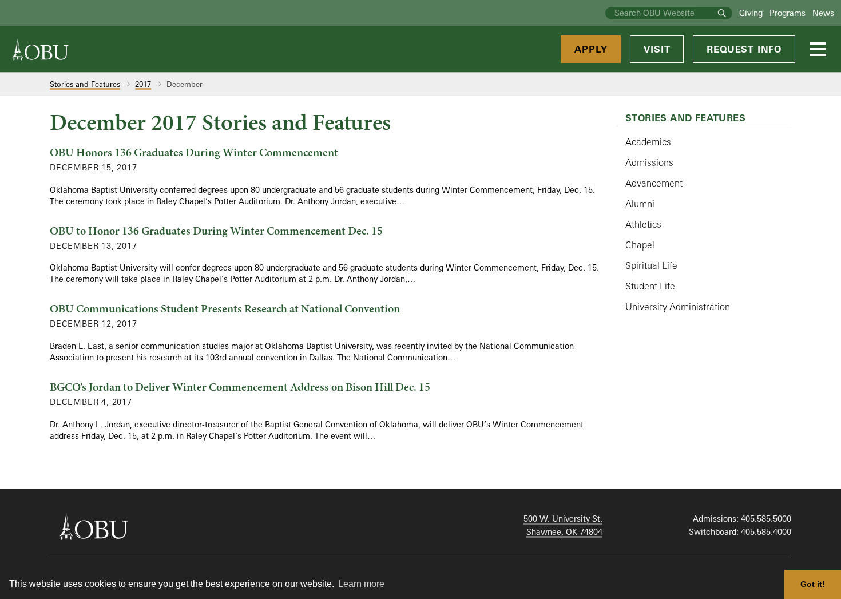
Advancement (654, 183)
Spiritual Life (651, 265)
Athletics (643, 224)
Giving (751, 13)
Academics (648, 142)
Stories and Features (85, 84)
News (823, 13)
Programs (787, 13)
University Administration (677, 306)
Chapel (639, 245)
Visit (657, 49)
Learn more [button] (361, 584)
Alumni (639, 203)
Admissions (649, 162)
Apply (590, 49)
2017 (143, 84)
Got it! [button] (812, 584)
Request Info (744, 49)
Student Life (650, 286)
